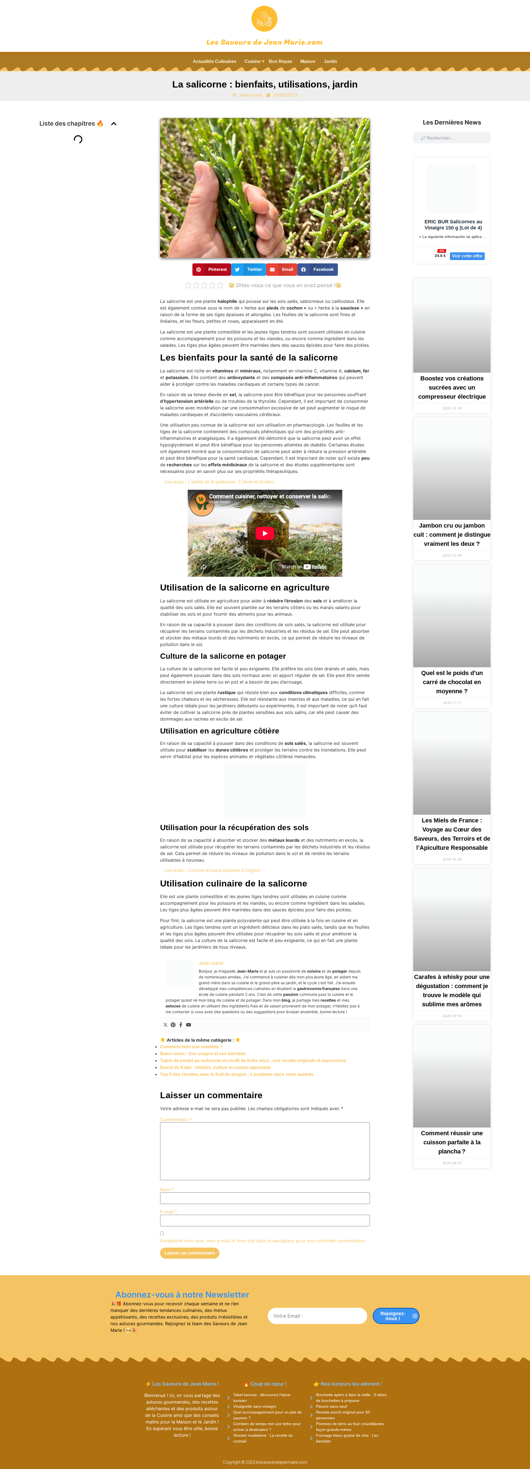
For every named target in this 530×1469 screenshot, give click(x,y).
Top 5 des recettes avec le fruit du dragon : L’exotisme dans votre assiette (237, 1074)
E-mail (168, 1211)
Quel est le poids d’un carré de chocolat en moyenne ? (452, 682)
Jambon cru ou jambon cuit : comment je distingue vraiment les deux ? (452, 534)
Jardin (330, 61)
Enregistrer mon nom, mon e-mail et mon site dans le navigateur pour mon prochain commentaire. (262, 1240)
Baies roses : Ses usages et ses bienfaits (203, 1053)
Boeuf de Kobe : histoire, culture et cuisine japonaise (215, 1067)
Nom (167, 1189)
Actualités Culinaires (214, 61)
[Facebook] (180, 1025)
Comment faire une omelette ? (191, 1046)
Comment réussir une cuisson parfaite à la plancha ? (452, 1142)
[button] (114, 124)
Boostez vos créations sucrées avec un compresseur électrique (452, 387)
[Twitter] (165, 1025)
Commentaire (176, 1119)
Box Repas (280, 61)
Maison (308, 61)
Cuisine (253, 61)
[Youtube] (188, 1025)
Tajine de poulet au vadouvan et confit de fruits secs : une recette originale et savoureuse (253, 1060)
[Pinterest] (173, 1025)
